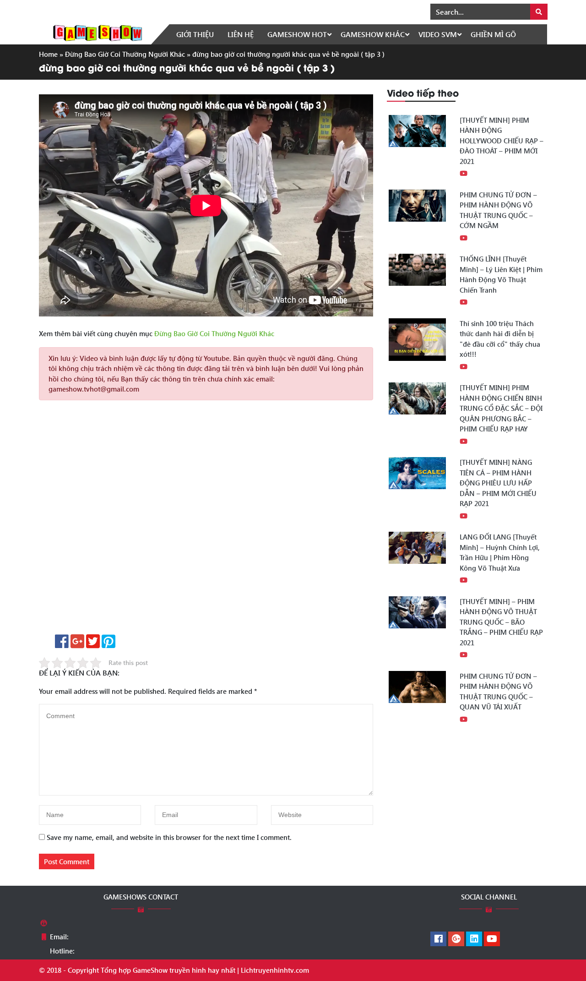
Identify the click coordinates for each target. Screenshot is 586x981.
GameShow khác (373, 34)
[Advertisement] (206, 520)
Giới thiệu (195, 34)
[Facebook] (438, 939)
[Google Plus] (456, 939)
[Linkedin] (474, 939)
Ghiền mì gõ (493, 34)
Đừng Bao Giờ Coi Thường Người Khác (125, 54)
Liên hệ (241, 34)
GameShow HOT (297, 34)
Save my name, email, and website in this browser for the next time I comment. (169, 837)
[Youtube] (492, 939)
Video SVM (437, 34)
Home (48, 54)
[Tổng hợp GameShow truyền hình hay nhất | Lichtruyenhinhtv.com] (97, 32)
